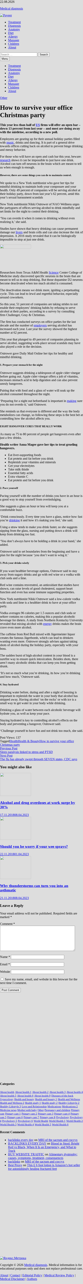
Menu (5, 58)
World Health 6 (60, 1124)
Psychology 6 (25, 1120)
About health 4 (74, 1092)
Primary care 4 (62, 1113)
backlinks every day (20, 1140)
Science (54, 272)
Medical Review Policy (59, 1275)
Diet (10, 33)
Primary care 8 (47, 1117)
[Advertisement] (41, 1036)
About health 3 (57, 1092)
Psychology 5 (9, 1120)
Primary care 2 (29, 1113)
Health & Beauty (28, 741)
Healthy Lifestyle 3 (10, 1106)
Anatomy (14, 29)
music (10, 142)
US (38, 125)
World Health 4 (25, 1124)
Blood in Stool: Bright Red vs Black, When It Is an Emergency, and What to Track (43, 1147)
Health (13, 741)
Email (5, 964)
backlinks (14, 1161)
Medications (54, 1106)
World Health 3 (8, 1124)
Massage (13, 40)
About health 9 (42, 1095)
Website (5, 971)
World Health (41, 1120)
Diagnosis (14, 25)
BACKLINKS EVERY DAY (27, 1143)
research (5, 160)
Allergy (13, 36)
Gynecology (6, 1099)
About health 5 (8, 1095)
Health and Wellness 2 (12, 1102)
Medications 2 (70, 1106)
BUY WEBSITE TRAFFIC (26, 1154)
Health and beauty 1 (46, 1099)
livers (19, 232)
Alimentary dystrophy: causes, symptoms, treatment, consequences (42, 1156)
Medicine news (8, 1110)
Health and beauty (24, 1099)
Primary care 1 (13, 1113)
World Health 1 (57, 1120)
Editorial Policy (32, 1275)
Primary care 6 (15, 1117)
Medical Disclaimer (12, 1279)
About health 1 (23, 1092)
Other (3, 98)
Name (5, 957)
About (12, 47)
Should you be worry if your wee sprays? (34, 846)
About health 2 (40, 1092)
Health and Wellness (69, 1099)
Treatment (14, 22)
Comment (7, 923)
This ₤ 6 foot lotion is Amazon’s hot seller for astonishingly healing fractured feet (44, 1166)
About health (7, 1092)
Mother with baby (27, 1110)
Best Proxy (15, 1165)
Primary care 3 (45, 1113)
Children (13, 43)
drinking (14, 520)
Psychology (62, 1117)
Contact (15, 1275)
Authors (32, 1279)
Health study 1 (33, 1102)
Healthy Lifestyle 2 (68, 1102)
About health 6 (25, 1095)
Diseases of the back (62, 1095)
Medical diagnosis (11, 8)
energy (47, 623)
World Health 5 (43, 1124)
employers (40, 325)
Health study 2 (50, 1102)
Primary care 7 (31, 1117)
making (71, 401)
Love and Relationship (34, 1106)
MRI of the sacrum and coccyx (58, 1140)
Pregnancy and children (57, 1110)
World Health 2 (74, 1120)
